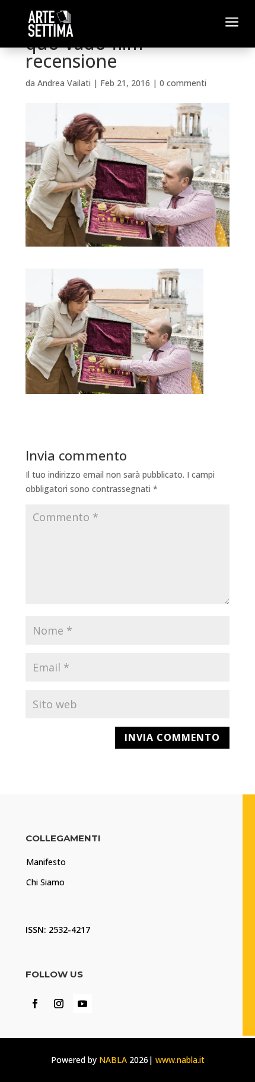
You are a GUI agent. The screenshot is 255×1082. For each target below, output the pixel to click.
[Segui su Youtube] (82, 1003)
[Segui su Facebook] (35, 1003)
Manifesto (46, 862)
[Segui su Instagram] (58, 1003)
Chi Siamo (45, 882)
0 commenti (183, 83)
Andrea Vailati (64, 83)
